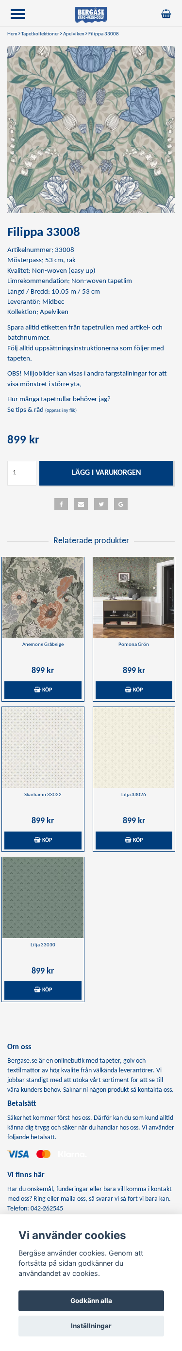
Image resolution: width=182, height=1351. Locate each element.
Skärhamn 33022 (43, 795)
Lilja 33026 (133, 795)
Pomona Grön (133, 644)
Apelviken (73, 34)
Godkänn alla (91, 1300)
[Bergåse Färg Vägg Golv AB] (91, 14)
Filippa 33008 (103, 34)
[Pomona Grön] (134, 597)
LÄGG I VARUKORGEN (106, 473)
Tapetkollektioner (40, 34)
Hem (12, 34)
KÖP (46, 690)
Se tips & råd (42, 410)
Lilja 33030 (43, 945)
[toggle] (23, 15)
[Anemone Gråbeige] (43, 597)
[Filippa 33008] (91, 129)
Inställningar (91, 1326)
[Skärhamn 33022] (43, 747)
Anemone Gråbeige (43, 644)
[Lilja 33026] (134, 747)
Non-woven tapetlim (101, 281)
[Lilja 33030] (43, 897)
